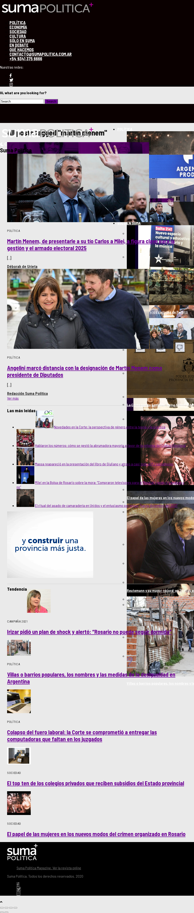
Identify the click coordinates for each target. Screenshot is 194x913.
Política (124, 129)
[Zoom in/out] (15, 907)
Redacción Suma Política (27, 393)
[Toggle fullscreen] (11, 907)
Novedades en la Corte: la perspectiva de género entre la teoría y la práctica (109, 427)
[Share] (6, 907)
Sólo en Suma (129, 223)
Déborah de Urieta (22, 266)
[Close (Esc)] (2, 907)
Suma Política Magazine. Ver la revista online (49, 868)
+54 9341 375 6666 (25, 58)
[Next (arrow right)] (6, 912)
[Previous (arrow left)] (2, 912)
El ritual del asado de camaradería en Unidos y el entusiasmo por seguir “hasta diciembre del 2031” (106, 505)
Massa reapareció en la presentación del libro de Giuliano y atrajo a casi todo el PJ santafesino (104, 464)
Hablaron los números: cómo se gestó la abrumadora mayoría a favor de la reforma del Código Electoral (110, 445)
